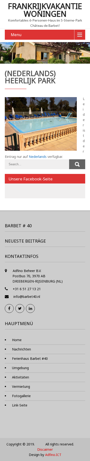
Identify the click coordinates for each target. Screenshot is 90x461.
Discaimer (45, 449)
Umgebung (20, 368)
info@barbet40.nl (26, 296)
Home (17, 340)
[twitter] (19, 308)
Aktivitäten (20, 377)
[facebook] (9, 308)
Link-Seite (19, 405)
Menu (16, 34)
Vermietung (21, 386)
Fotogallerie (21, 396)
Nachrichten (21, 349)
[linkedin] (30, 308)
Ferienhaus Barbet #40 (30, 358)
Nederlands (38, 156)
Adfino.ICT (53, 454)
